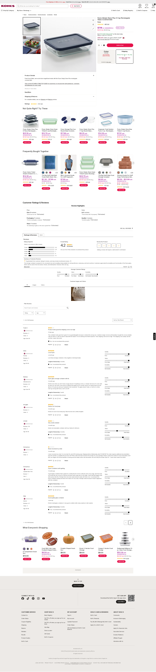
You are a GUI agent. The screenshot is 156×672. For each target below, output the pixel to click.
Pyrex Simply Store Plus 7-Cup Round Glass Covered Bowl (86, 130)
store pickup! (73, 2)
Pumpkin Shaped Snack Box (68, 549)
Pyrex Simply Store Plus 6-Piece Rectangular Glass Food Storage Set (30, 130)
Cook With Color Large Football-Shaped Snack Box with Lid (49, 549)
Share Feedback (78, 585)
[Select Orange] (31, 549)
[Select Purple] (24, 549)
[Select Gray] (99, 172)
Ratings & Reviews (30, 235)
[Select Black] (27, 549)
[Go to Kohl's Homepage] (8, 6)
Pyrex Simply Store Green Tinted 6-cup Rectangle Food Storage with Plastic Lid (50, 130)
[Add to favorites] (93, 20)
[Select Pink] (110, 172)
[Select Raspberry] (50, 172)
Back (26, 14)
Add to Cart (27, 142)
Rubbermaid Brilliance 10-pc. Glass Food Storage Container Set (125, 549)
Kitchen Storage (42, 14)
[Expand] (93, 28)
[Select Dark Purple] (69, 172)
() (32, 139)
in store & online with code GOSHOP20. (95, 2)
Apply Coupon (120, 27)
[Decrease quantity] (99, 45)
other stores (108, 62)
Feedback (154, 336)
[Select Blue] (43, 172)
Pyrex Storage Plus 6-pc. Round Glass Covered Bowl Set (68, 130)
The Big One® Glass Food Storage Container (106, 176)
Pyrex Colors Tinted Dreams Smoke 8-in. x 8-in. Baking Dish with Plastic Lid (30, 173)
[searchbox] (42, 6)
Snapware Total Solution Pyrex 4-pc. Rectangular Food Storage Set (105, 130)
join (103, 35)
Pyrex (55, 14)
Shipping (124, 51)
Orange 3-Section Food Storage (105, 549)
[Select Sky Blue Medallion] (125, 172)
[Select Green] (106, 172)
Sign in (99, 35)
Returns (50, 99)
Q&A (41, 235)
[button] (103, 24)
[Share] (93, 24)
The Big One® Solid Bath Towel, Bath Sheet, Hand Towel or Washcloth (49, 176)
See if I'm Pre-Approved (104, 39)
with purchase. (55, 2)
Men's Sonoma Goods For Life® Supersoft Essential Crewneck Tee (68, 176)
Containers (49, 14)
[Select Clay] (118, 172)
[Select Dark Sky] (62, 172)
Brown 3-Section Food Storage (86, 549)
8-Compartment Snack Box (30, 552)
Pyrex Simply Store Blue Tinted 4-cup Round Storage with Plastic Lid (124, 130)
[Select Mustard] (65, 172)
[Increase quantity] (104, 45)
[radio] (106, 57)
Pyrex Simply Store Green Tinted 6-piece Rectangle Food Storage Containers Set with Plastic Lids (87, 173)
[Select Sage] (46, 172)
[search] (19, 6)
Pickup (106, 51)
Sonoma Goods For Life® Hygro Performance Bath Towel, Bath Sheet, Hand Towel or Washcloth (125, 176)
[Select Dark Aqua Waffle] (122, 172)
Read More (28, 92)
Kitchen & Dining (32, 14)
